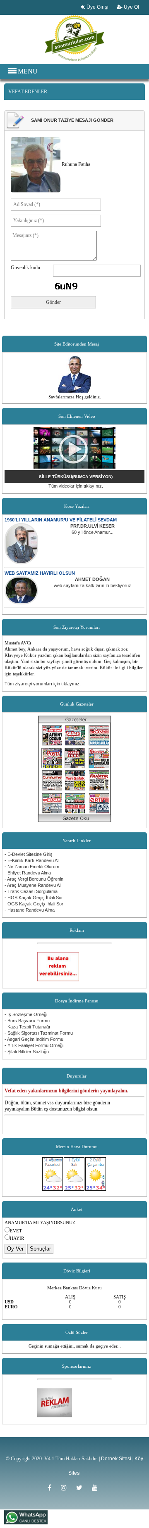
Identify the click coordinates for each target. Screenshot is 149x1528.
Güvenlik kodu (25, 267)
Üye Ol (131, 7)
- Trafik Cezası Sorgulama (31, 891)
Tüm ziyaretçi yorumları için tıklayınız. (43, 683)
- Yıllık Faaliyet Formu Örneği (34, 1045)
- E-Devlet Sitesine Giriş (29, 854)
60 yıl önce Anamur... (92, 532)
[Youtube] (97, 1487)
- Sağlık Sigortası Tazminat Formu (39, 1033)
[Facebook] (52, 1487)
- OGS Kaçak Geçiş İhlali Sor (34, 903)
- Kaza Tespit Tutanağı (27, 1026)
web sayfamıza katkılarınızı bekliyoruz (92, 585)
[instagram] (66, 1487)
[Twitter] (82, 1487)
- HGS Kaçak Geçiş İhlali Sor (34, 897)
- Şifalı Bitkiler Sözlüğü (27, 1051)
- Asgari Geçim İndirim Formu (34, 1039)
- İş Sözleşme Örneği (26, 1014)
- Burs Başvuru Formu (27, 1020)
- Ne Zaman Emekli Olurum (32, 866)
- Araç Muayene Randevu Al (32, 885)
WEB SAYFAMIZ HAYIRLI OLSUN (40, 573)
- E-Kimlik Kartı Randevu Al (31, 860)
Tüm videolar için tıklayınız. (75, 485)
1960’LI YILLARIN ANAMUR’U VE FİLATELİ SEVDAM (61, 519)
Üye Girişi (96, 7)
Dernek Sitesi (116, 1459)
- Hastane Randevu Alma (30, 909)
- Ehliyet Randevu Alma (28, 872)
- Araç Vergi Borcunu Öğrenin (34, 879)
